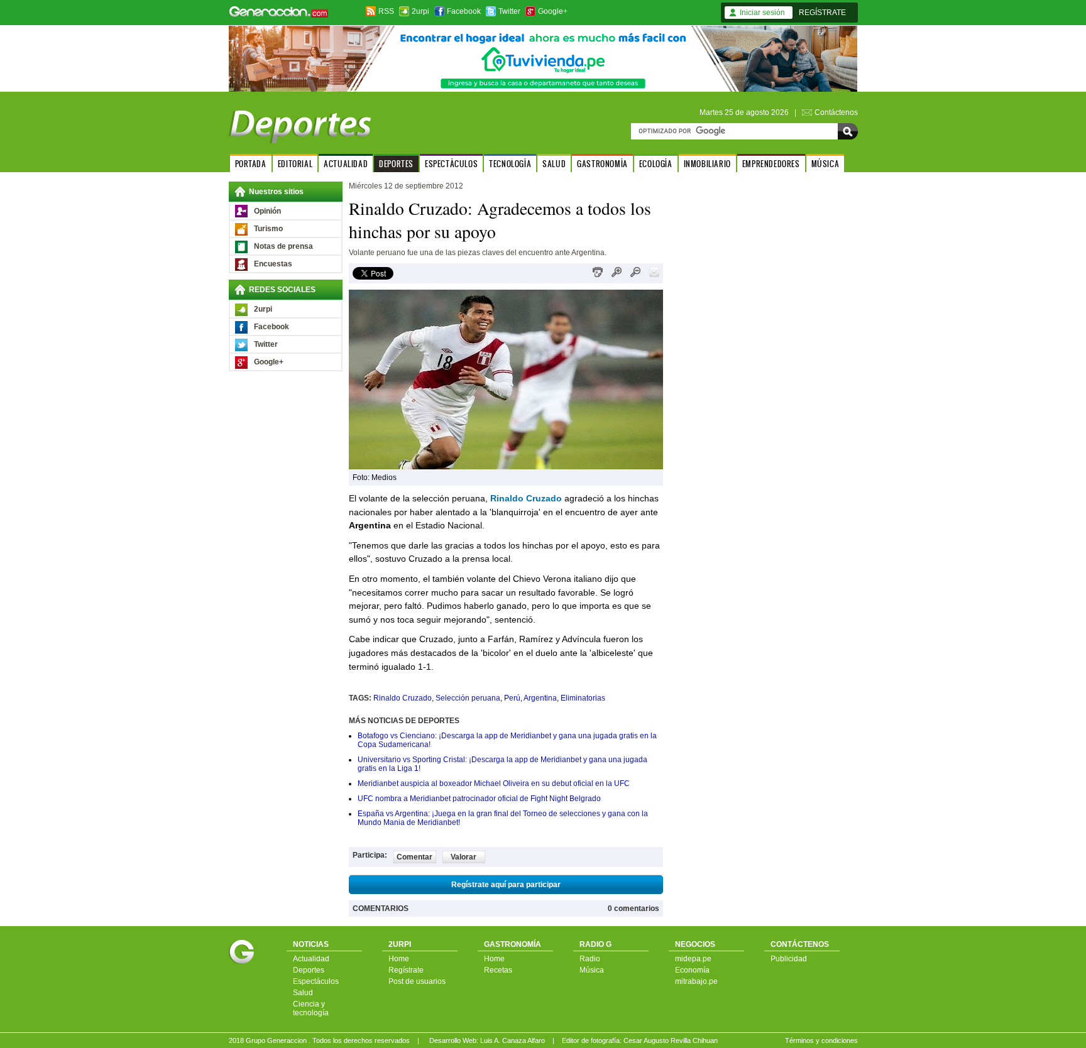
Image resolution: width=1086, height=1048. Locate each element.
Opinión (267, 211)
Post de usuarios (417, 981)
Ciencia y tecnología (311, 1008)
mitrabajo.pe (696, 981)
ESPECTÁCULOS (451, 163)
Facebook (464, 11)
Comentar (414, 857)
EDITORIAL (295, 163)
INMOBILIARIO (707, 163)
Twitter (509, 11)
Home (398, 958)
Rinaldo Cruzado (402, 698)
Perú (512, 698)
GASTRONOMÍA (602, 163)
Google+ (553, 11)
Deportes (308, 970)
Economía (692, 970)
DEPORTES (396, 163)
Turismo (268, 228)
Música (591, 970)
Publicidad (789, 958)
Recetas (498, 970)
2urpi (420, 11)
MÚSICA (825, 163)
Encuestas (273, 263)
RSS (386, 11)
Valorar (463, 857)
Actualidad (311, 958)
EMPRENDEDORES (771, 163)
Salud (303, 992)
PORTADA (250, 163)
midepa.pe (693, 958)
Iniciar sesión (762, 12)
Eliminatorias (583, 698)
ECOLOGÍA (655, 163)
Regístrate (406, 970)
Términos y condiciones (821, 1040)
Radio (589, 958)
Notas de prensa (283, 246)
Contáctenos (836, 112)
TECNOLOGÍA (510, 163)
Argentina (540, 698)
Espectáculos (316, 981)
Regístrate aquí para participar (506, 884)
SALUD (554, 163)
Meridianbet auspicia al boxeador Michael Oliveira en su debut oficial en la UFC (494, 783)
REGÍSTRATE (822, 12)
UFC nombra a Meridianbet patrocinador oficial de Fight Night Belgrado (479, 798)
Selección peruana (468, 698)
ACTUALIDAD (346, 163)
